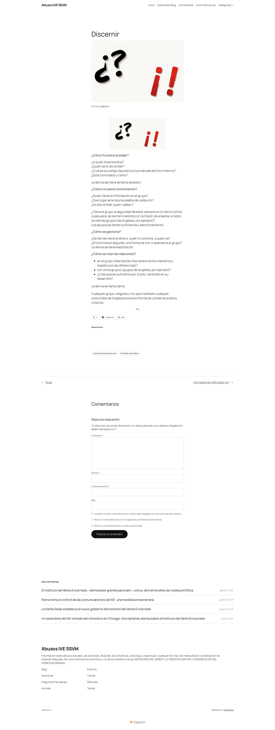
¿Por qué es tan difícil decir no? (211, 382)
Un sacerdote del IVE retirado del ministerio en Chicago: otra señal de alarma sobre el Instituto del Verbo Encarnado (123, 618)
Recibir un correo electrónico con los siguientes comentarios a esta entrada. (128, 519)
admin (104, 106)
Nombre (95, 472)
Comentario (97, 435)
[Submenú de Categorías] (232, 5)
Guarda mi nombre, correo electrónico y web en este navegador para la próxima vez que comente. (137, 513)
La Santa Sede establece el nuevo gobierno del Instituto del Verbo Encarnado (96, 609)
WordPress (228, 710)
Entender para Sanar (129, 353)
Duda (49, 382)
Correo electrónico (100, 486)
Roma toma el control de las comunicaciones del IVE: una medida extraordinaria (98, 600)
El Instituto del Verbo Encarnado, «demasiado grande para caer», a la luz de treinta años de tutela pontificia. (118, 590)
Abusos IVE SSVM (54, 5)
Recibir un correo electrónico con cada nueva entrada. (118, 525)
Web (93, 500)
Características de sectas (104, 353)
